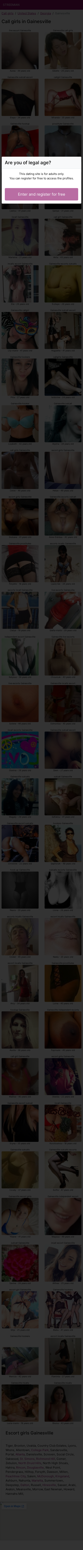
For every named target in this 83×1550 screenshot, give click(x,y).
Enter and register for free (41, 194)
